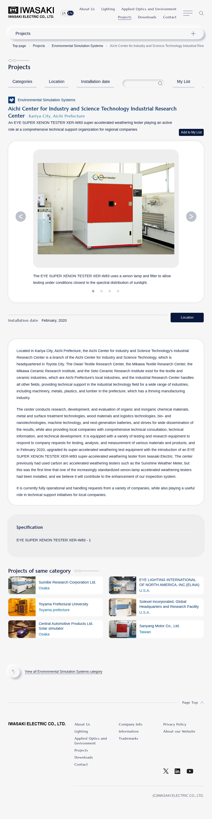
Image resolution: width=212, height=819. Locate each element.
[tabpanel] (106, 216)
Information (129, 731)
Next (191, 216)
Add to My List (191, 132)
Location (56, 81)
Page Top (190, 702)
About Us (87, 9)
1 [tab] (93, 292)
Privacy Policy (174, 724)
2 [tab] (102, 292)
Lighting (108, 9)
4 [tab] (118, 292)
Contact (170, 17)
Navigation (103, 33)
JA (64, 13)
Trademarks (128, 738)
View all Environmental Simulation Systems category (63, 671)
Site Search (201, 13)
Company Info (130, 724)
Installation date (95, 81)
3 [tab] (110, 292)
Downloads (147, 17)
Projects (124, 17)
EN (70, 13)
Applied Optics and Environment (149, 9)
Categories (22, 81)
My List (183, 81)
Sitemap (188, 13)
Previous (21, 216)
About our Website (179, 731)
